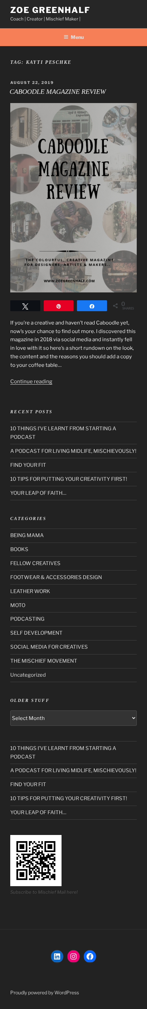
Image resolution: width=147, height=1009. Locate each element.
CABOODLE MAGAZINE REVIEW (58, 91)
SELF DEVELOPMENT (36, 633)
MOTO (17, 605)
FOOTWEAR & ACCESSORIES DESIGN (56, 577)
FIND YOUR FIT (28, 465)
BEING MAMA (27, 535)
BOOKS (19, 549)
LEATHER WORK (30, 591)
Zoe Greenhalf (50, 10)
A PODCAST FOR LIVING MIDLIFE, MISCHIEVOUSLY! (73, 451)
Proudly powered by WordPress (44, 992)
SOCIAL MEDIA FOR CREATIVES (49, 647)
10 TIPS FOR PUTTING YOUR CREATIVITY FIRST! (68, 479)
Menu (77, 37)
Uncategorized (28, 675)
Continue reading (31, 381)
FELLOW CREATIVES (35, 563)
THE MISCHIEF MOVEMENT (43, 661)
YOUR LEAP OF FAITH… (38, 493)
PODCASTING (27, 619)
